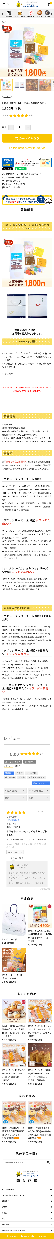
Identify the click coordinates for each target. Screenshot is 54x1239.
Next (51, 14)
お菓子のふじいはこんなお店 (13, 1230)
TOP (4, 22)
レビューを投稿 (11, 187)
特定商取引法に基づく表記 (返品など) (21, 174)
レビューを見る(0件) (13, 183)
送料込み (6, 1201)
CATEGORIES (8, 1189)
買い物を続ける (11, 180)
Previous (2, 14)
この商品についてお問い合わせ (27, 148)
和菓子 (5, 1213)
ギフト (4, 1218)
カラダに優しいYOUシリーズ (13, 1195)
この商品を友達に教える (15, 177)
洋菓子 (5, 1207)
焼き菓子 (5, 1224)
